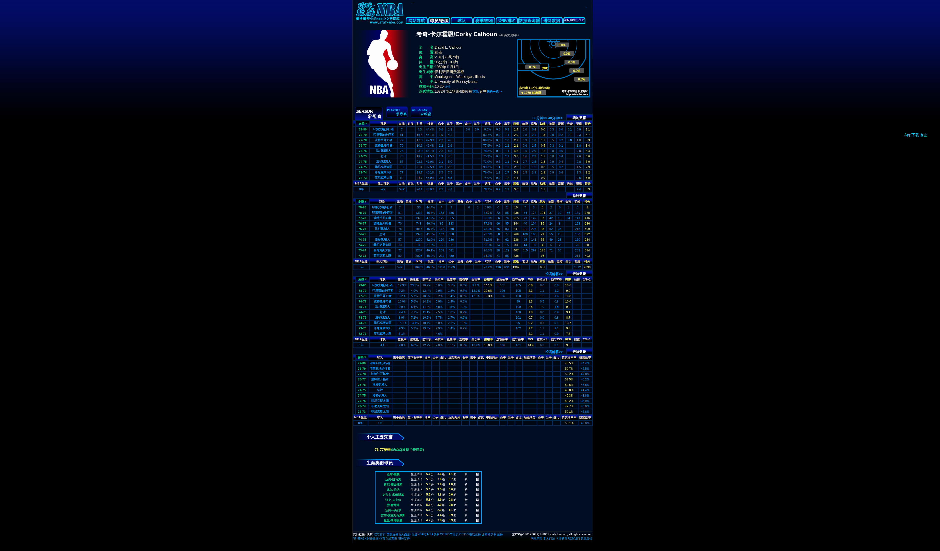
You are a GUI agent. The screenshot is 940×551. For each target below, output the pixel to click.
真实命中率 (569, 357)
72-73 (363, 178)
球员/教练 (439, 20)
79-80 (363, 129)
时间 (420, 123)
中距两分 (492, 357)
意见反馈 (586, 538)
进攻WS (542, 279)
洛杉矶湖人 (383, 150)
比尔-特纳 (393, 489)
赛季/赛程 (484, 20)
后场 (534, 123)
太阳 (476, 91)
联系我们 (574, 538)
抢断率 (451, 279)
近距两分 (454, 357)
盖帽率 (463, 279)
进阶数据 (551, 20)
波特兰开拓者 (383, 140)
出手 (450, 123)
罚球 (488, 123)
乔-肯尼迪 (393, 505)
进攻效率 (502, 279)
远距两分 (530, 357)
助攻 (543, 123)
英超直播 (392, 534)
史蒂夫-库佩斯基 (393, 495)
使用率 (488, 279)
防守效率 (518, 279)
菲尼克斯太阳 (383, 167)
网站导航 (416, 20)
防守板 (427, 279)
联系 (369, 534)
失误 (570, 123)
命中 (441, 123)
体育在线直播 (388, 538)
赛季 (361, 124)
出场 (402, 123)
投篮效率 (585, 357)
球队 (462, 20)
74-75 (363, 156)
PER (568, 279)
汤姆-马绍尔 (393, 510)
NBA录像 (433, 534)
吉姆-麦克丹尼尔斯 (393, 515)
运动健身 (405, 534)
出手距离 (399, 357)
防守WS (556, 279)
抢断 (552, 123)
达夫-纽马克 (393, 479)
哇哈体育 (380, 534)
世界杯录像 (489, 534)
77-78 (363, 140)
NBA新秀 (404, 538)
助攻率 (439, 279)
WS (530, 279)
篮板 (516, 123)
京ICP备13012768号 (526, 534)
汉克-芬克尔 (393, 500)
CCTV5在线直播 (470, 534)
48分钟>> (555, 118)
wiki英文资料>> (509, 35)
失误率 (475, 279)
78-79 (363, 135)
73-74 (363, 172)
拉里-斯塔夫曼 (393, 520)
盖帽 (561, 123)
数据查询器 (529, 20)
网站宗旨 (536, 538)
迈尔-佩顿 (393, 474)
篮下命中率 (415, 357)
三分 (459, 123)
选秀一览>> (494, 91)
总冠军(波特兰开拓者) (407, 450)
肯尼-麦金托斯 (393, 484)
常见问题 (549, 538)
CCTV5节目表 (449, 534)
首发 (411, 123)
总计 (384, 156)
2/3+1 (587, 279)
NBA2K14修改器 (368, 538)
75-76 (363, 151)
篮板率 (402, 279)
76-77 (363, 145)
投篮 (430, 123)
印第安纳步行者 (383, 129)
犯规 (579, 123)
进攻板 (414, 279)
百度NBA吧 (418, 534)
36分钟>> (539, 118)
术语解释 (561, 538)
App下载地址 (915, 135)
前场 (525, 123)
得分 (588, 123)
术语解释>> (554, 274)
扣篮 (577, 279)
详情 (447, 86)
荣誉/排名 (507, 20)
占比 (443, 357)
